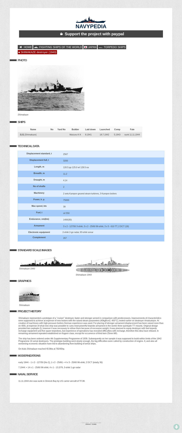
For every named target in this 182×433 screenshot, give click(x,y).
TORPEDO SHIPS (114, 47)
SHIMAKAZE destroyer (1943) (38, 52)
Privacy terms (91, 424)
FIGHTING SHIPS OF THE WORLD (60, 47)
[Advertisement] (91, 413)
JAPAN (91, 47)
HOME (27, 47)
